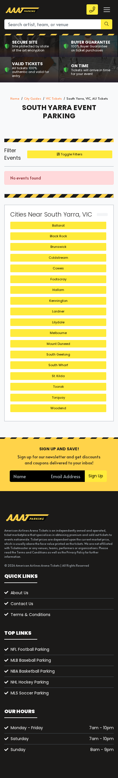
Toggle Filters (71, 154)
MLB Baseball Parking (31, 660)
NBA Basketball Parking (33, 671)
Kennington (58, 300)
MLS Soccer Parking (30, 693)
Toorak (58, 386)
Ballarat (58, 225)
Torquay (58, 397)
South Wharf (58, 365)
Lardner (58, 311)
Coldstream (58, 257)
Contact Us (22, 604)
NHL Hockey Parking (30, 682)
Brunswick (58, 246)
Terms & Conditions (30, 614)
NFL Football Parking (30, 649)
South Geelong (58, 354)
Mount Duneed (58, 343)
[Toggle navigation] (106, 9)
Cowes (58, 268)
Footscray (58, 279)
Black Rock (58, 236)
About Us (19, 593)
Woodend (58, 408)
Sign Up (95, 476)
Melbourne (58, 333)
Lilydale (58, 322)
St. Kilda (58, 376)
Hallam (58, 289)
